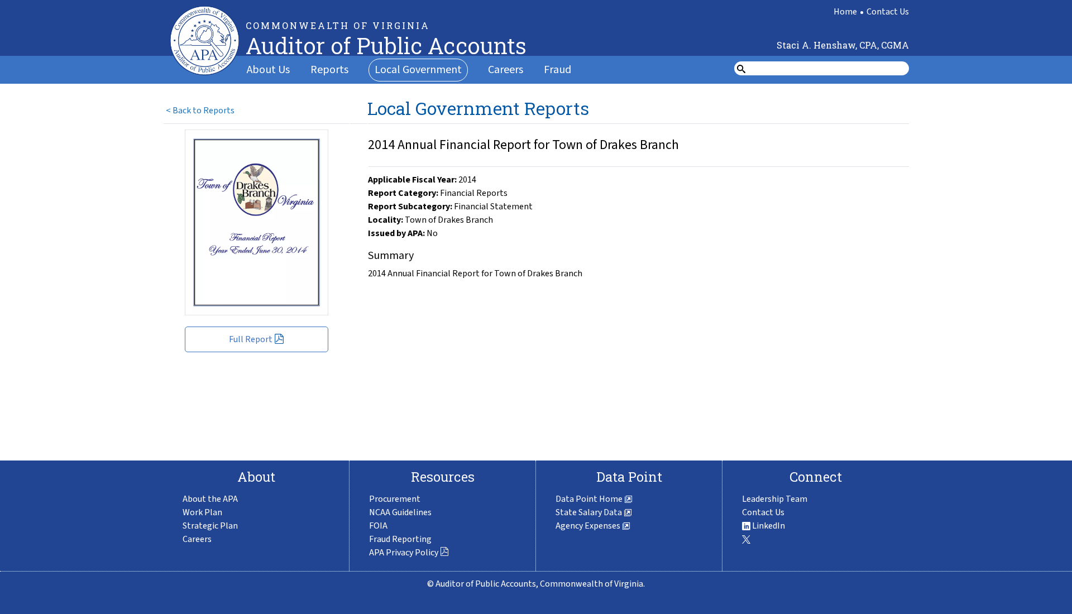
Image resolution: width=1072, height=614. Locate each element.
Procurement (394, 499)
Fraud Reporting (400, 539)
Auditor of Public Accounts (386, 45)
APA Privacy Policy (403, 552)
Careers (505, 70)
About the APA (210, 499)
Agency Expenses (589, 526)
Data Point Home (590, 499)
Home (845, 12)
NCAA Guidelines (400, 512)
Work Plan (202, 512)
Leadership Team (774, 499)
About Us (268, 70)
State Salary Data (590, 512)
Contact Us (888, 12)
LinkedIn (767, 526)
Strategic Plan (210, 526)
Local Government (418, 70)
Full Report (250, 339)
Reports (329, 70)
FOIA (378, 526)
